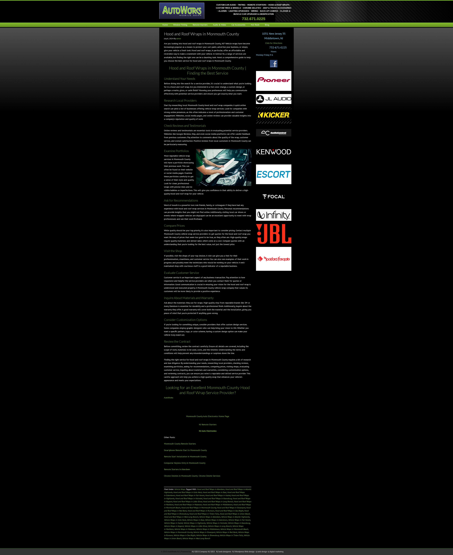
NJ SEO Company (199, 552)
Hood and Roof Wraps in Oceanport (231, 507)
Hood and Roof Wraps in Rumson (200, 511)
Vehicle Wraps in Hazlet (173, 523)
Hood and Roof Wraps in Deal (214, 492)
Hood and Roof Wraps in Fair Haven (190, 495)
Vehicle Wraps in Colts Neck (175, 520)
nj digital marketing (275, 552)
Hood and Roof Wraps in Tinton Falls (204, 514)
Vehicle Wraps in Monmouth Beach (234, 529)
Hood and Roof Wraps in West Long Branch (181, 517)
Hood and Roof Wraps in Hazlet (217, 495)
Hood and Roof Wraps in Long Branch (218, 501)
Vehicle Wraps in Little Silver (196, 526)
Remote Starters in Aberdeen (177, 469)
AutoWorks (168, 398)
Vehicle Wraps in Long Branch (219, 526)
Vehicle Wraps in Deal (195, 520)
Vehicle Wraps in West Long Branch (196, 538)
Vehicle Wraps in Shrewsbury (207, 535)
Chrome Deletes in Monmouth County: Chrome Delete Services (192, 475)
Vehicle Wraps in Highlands (195, 523)
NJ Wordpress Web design (243, 552)
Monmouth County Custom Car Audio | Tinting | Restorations (182, 10)
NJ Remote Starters (207, 424)
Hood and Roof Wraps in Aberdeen (210, 489)
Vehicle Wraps (179, 489)
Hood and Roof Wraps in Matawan (188, 504)
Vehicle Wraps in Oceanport (204, 532)
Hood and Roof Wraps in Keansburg (217, 498)
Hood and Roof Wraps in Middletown (217, 504)
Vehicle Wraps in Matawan (184, 529)
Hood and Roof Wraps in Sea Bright (229, 511)
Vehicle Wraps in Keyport (174, 526)
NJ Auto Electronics (207, 431)
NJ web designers (224, 552)
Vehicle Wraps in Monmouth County (178, 532)
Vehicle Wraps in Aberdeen (209, 517)
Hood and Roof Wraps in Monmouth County (201, 33)
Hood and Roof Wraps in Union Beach (235, 514)
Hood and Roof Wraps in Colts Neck (187, 492)
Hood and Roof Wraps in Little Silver (187, 501)
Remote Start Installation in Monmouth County (185, 456)
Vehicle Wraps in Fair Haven (239, 520)
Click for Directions (273, 43)
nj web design (261, 552)
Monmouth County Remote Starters (180, 443)
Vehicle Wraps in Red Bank (226, 532)
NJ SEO (211, 552)
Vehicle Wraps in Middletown (207, 529)
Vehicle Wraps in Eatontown (216, 520)
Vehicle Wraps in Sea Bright (184, 535)
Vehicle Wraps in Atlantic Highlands (235, 517)
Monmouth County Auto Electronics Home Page (207, 416)
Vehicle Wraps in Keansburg (239, 523)
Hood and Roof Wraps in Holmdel (188, 498)
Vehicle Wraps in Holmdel (216, 523)
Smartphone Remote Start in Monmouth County (185, 450)
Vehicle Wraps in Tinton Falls (231, 535)
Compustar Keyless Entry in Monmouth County (184, 463)
